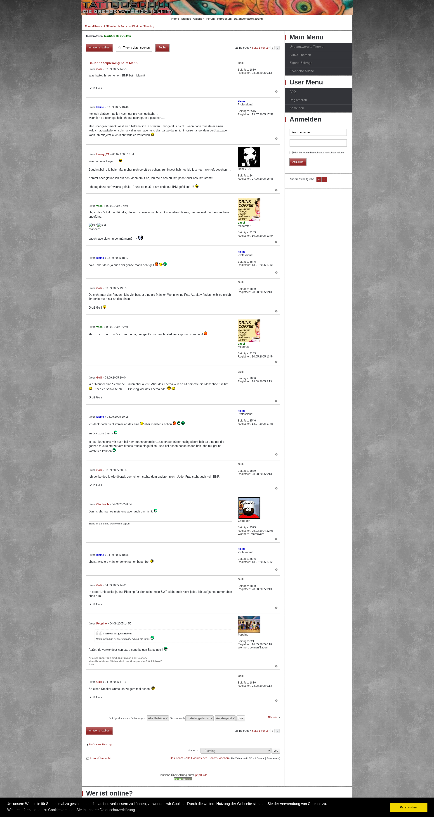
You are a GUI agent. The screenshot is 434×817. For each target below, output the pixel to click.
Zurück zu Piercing (100, 744)
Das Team (176, 758)
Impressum (224, 18)
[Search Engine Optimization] (183, 779)
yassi (99, 205)
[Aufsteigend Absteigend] (230, 718)
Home (175, 18)
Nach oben (276, 92)
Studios (186, 18)
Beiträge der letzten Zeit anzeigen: (128, 718)
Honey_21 (102, 154)
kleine (100, 107)
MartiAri (109, 36)
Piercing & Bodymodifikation (124, 26)
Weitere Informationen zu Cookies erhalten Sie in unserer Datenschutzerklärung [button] (71, 810)
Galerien (198, 18)
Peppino (101, 623)
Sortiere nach (177, 718)
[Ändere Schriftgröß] (324, 181)
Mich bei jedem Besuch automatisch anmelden (318, 152)
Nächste (272, 717)
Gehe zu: (194, 750)
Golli (99, 69)
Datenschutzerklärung (248, 18)
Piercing (149, 26)
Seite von (260, 47)
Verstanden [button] (408, 807)
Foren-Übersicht (95, 26)
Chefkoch (102, 504)
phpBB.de (201, 775)
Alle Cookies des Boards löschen (207, 758)
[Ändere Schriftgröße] (318, 181)
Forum (210, 18)
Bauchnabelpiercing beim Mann (113, 63)
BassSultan (123, 36)
